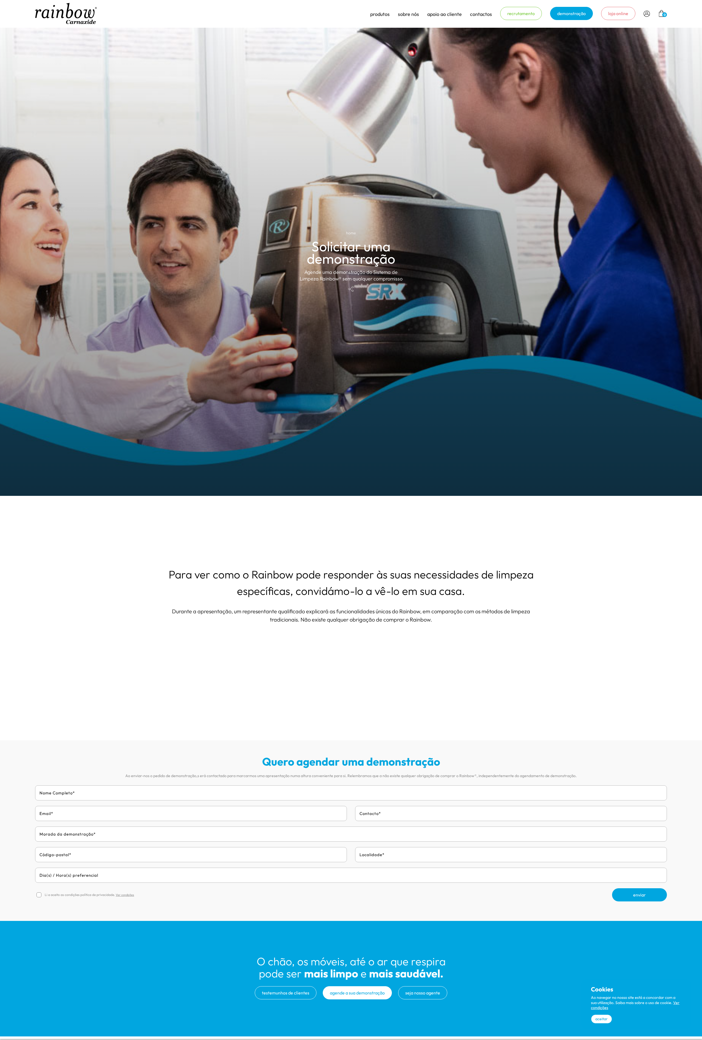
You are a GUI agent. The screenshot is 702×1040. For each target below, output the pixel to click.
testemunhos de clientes (285, 993)
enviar (639, 895)
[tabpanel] (351, 262)
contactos (481, 14)
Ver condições (125, 895)
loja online (618, 13)
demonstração (571, 13)
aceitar (601, 1018)
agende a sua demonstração (357, 993)
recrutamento (521, 13)
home (351, 233)
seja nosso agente (422, 993)
